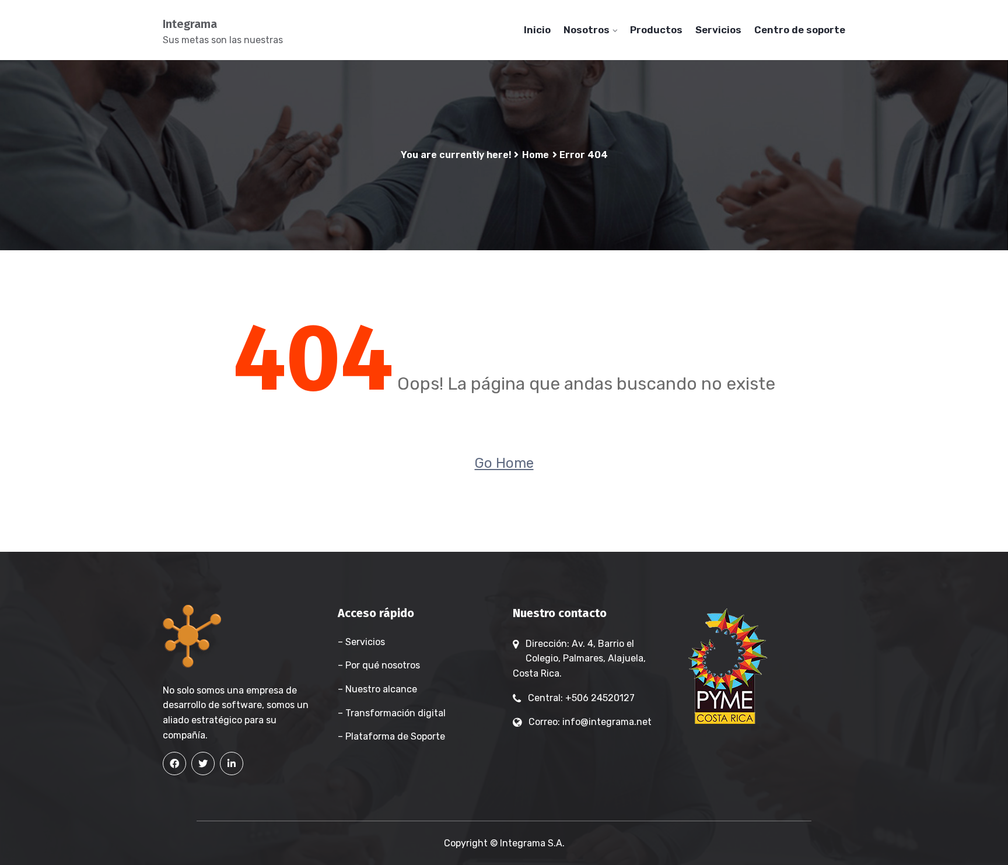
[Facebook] (174, 763)
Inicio (537, 30)
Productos (656, 30)
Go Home (504, 463)
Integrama (190, 24)
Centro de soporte (799, 30)
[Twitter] (203, 763)
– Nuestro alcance (377, 689)
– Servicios (361, 641)
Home (535, 154)
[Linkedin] (231, 763)
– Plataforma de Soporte (391, 736)
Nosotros (587, 30)
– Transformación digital (392, 713)
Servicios (718, 30)
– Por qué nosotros (379, 665)
